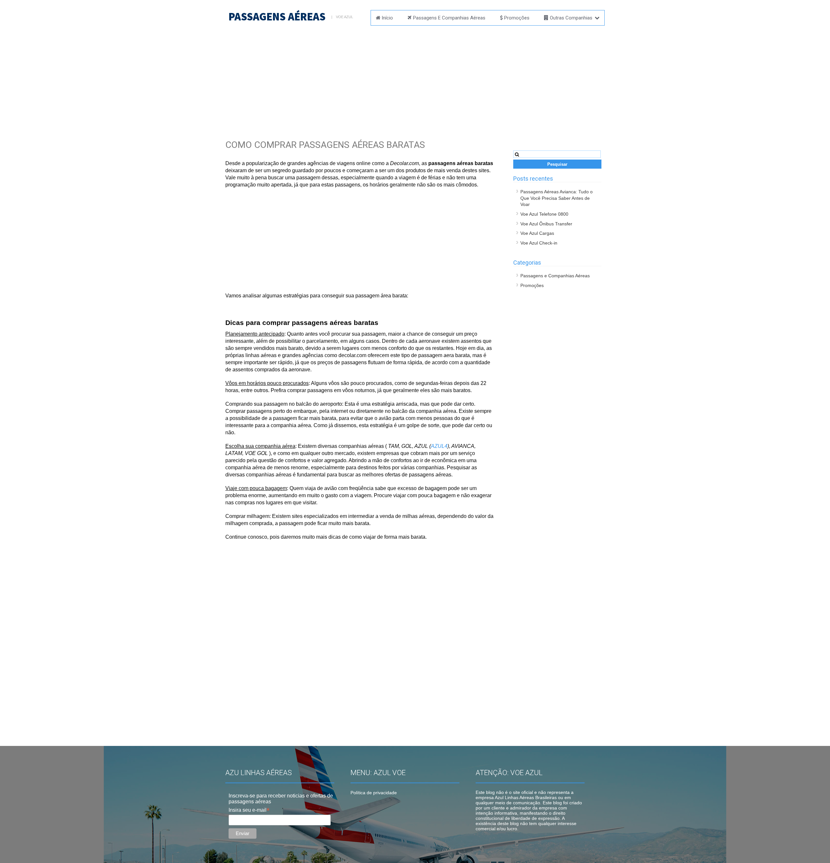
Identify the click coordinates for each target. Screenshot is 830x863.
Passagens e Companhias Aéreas (449, 18)
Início (387, 18)
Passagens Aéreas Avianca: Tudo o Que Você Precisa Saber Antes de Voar (556, 198)
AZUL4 (439, 446)
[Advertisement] (415, 76)
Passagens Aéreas (277, 16)
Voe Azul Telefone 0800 (544, 214)
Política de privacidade (373, 792)
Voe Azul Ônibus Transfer (546, 223)
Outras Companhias (571, 18)
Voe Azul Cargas (537, 233)
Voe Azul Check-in (538, 243)
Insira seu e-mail (249, 810)
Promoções (516, 18)
